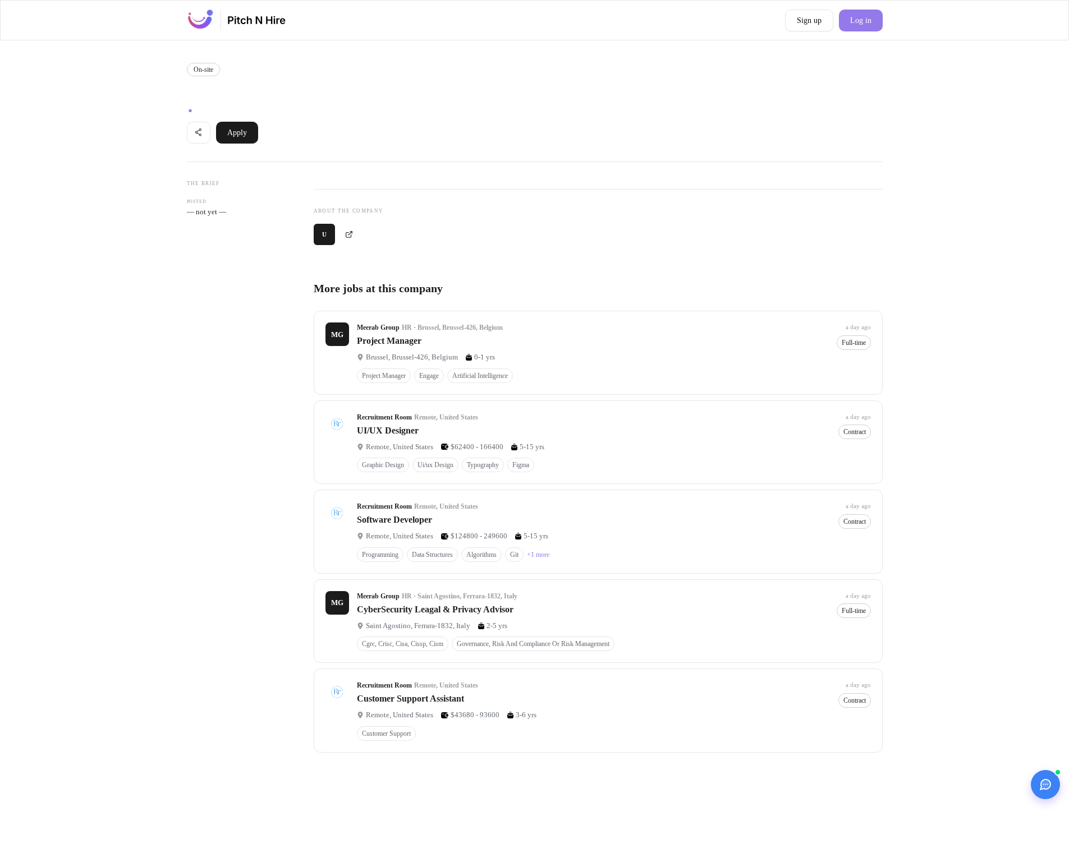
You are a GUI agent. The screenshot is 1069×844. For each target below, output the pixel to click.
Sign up (809, 20)
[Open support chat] (1045, 784)
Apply (237, 132)
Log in (860, 20)
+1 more (538, 555)
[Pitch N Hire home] (236, 20)
